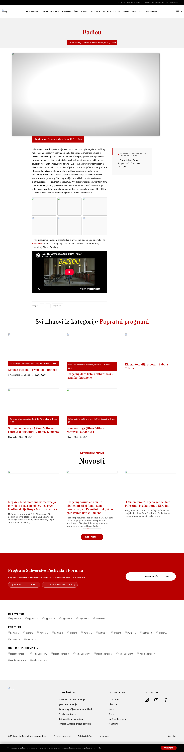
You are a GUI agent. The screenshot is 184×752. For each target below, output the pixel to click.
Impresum (104, 736)
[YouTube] (156, 700)
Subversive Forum (50, 11)
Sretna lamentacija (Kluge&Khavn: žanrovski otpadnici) (33, 430)
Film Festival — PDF (24, 584)
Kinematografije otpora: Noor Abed (75, 709)
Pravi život (37, 243)
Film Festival (32, 11)
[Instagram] (146, 700)
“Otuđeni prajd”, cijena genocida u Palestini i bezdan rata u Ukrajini (147, 504)
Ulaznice (131, 2)
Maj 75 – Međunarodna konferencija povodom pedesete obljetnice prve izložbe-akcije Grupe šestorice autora (32, 506)
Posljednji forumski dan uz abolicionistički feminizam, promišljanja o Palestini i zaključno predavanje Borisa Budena (90, 507)
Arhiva (148, 2)
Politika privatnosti (62, 736)
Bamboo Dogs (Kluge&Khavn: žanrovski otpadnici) (86, 430)
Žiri (76, 11)
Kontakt (139, 2)
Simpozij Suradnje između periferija (74, 723)
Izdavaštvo (137, 11)
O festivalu (121, 2)
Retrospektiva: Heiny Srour (70, 719)
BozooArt (171, 736)
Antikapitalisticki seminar (116, 11)
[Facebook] (165, 700)
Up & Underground (160, 2)
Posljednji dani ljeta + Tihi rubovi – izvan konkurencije (90, 376)
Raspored (66, 11)
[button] (83, 528)
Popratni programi (124, 322)
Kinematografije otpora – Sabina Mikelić (146, 366)
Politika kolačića (85, 736)
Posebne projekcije (67, 714)
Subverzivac (152, 11)
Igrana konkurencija (67, 704)
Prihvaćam (169, 748)
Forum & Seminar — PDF (60, 584)
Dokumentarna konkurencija (71, 699)
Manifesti (174, 2)
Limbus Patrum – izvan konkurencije (32, 370)
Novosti (84, 11)
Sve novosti (90, 537)
